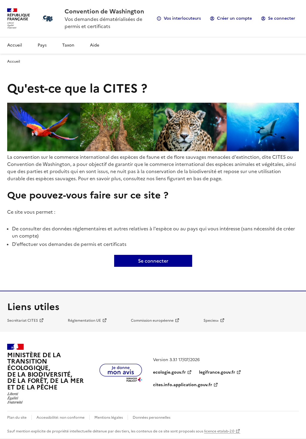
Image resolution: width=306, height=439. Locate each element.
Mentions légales (108, 417)
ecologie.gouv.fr (169, 372)
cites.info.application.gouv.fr (182, 385)
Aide (94, 45)
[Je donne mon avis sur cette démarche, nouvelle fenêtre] (121, 379)
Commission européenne (152, 320)
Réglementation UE (84, 320)
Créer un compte (234, 18)
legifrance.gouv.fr (217, 372)
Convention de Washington (104, 11)
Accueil (14, 45)
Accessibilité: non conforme (60, 417)
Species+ (211, 320)
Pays (42, 45)
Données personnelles (151, 417)
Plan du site (17, 417)
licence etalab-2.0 (219, 431)
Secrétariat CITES (22, 320)
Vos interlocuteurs (182, 18)
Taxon (68, 45)
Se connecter (281, 18)
